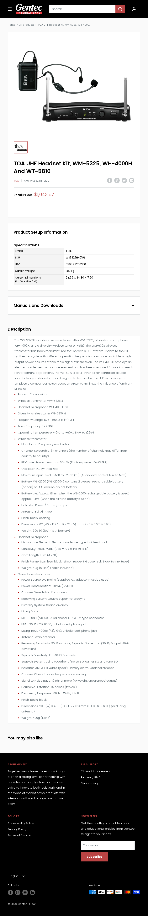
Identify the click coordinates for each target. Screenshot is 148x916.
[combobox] (82, 9)
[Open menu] (10, 9)
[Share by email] (131, 180)
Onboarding (89, 783)
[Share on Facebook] (109, 180)
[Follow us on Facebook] (10, 892)
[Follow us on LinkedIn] (32, 892)
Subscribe (94, 857)
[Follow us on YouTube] (25, 892)
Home (11, 25)
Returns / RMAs (91, 777)
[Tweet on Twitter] (124, 180)
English (14, 876)
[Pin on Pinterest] (117, 180)
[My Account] (134, 9)
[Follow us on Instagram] (17, 892)
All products (26, 25)
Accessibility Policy (21, 823)
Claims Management (96, 771)
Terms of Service (19, 835)
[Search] (120, 9)
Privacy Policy (17, 829)
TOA (16, 181)
